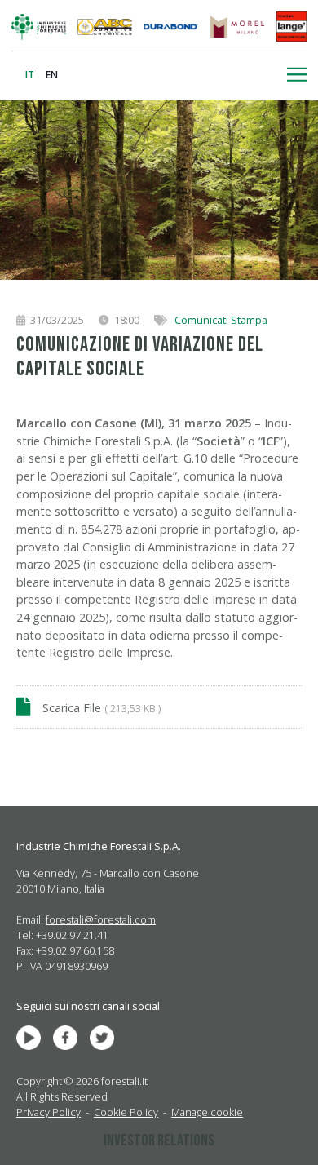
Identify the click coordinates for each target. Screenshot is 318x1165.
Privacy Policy (48, 1112)
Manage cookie (207, 1112)
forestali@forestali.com (101, 919)
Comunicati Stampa (220, 319)
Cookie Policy (126, 1112)
